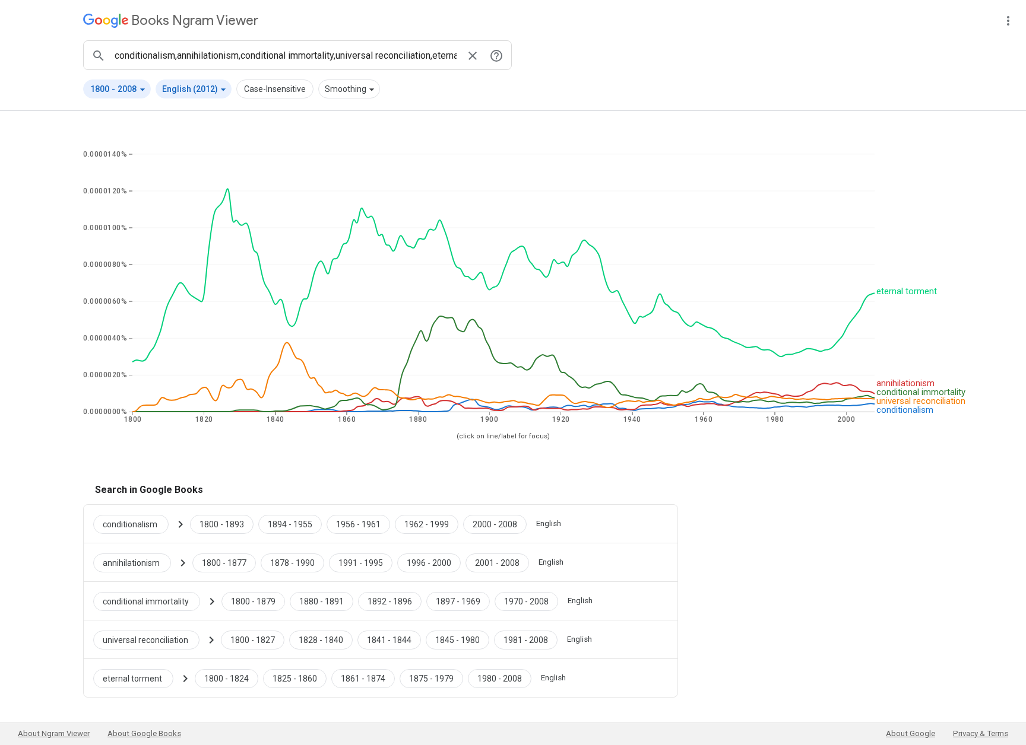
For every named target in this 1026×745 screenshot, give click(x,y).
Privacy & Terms (980, 733)
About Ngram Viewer (54, 733)
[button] (117, 88)
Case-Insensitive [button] (275, 89)
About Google (910, 733)
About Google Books (144, 733)
